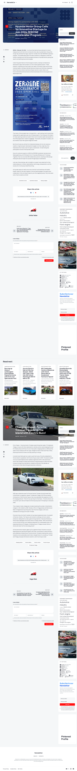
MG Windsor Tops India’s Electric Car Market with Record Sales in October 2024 (67, 538)
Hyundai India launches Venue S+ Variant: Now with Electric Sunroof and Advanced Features (67, 523)
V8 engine (65, 236)
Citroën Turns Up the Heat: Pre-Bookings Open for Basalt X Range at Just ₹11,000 (67, 141)
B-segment (61, 217)
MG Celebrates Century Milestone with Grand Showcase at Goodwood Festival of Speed (47, 372)
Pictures (13, 366)
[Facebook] (73, 768)
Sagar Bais (33, 579)
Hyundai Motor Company (10, 26)
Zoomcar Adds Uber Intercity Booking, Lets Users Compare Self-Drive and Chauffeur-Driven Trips (67, 49)
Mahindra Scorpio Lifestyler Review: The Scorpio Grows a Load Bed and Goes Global (67, 66)
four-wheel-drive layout (67, 222)
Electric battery (28, 542)
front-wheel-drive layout (67, 227)
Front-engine (65, 224)
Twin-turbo (61, 236)
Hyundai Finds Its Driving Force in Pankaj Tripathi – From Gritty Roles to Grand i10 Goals (69, 563)
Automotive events (23, 180)
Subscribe (67, 315)
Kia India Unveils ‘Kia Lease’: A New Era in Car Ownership (69, 591)
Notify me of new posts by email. (48, 257)
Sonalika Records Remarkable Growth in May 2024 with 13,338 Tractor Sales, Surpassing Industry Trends (65, 373)
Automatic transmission (66, 209)
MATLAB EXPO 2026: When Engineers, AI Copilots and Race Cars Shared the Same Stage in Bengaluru (67, 546)
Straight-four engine (65, 233)
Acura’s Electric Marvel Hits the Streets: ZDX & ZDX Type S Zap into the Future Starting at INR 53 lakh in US (29, 373)
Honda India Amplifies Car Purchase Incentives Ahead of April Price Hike (69, 169)
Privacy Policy (6, 768)
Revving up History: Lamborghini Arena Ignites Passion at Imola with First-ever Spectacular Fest (10, 373)
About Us (35, 756)
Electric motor (67, 217)
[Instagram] (70, 768)
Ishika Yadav (33, 215)
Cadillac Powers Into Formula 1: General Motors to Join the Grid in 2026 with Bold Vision (67, 134)
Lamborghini (6, 366)
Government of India (64, 228)
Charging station (19, 542)
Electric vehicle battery (65, 220)
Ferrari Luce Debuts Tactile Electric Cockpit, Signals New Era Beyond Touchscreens (67, 531)
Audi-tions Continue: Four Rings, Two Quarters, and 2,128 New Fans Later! (69, 571)
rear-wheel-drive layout (64, 230)
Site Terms (20, 768)
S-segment (72, 230)
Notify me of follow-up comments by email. (21, 257)
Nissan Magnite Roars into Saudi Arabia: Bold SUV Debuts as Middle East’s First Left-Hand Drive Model (67, 119)
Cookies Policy (13, 768)
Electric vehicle (62, 219)
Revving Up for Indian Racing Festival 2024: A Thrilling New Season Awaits (69, 577)
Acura (24, 366)
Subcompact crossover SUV (65, 235)
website (32, 138)
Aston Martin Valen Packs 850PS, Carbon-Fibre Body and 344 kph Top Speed (67, 43)
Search (61, 29)
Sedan (61, 231)
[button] (4, 2)
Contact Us (41, 756)
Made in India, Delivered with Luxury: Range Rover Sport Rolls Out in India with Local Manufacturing (69, 200)
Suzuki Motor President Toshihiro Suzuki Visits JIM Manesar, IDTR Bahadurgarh (66, 127)
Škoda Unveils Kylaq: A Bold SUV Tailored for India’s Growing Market (67, 516)
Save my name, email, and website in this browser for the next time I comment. (28, 254)
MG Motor (43, 366)
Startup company (44, 180)
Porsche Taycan (46, 542)
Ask (73, 158)
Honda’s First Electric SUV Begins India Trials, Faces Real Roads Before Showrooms (67, 148)
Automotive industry (34, 180)
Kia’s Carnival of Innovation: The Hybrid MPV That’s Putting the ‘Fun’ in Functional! (69, 584)
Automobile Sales (63, 210)
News (10, 366)
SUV (73, 235)
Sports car (64, 231)
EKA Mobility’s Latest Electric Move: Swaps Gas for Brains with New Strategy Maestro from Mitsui (69, 176)
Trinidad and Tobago (33, 545)
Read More (6, 398)
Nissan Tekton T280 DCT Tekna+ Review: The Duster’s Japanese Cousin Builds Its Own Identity (67, 61)
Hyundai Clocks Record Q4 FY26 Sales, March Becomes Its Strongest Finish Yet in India (69, 184)
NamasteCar (11, 2)
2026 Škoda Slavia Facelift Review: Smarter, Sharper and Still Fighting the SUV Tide (67, 55)
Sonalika (67, 366)
